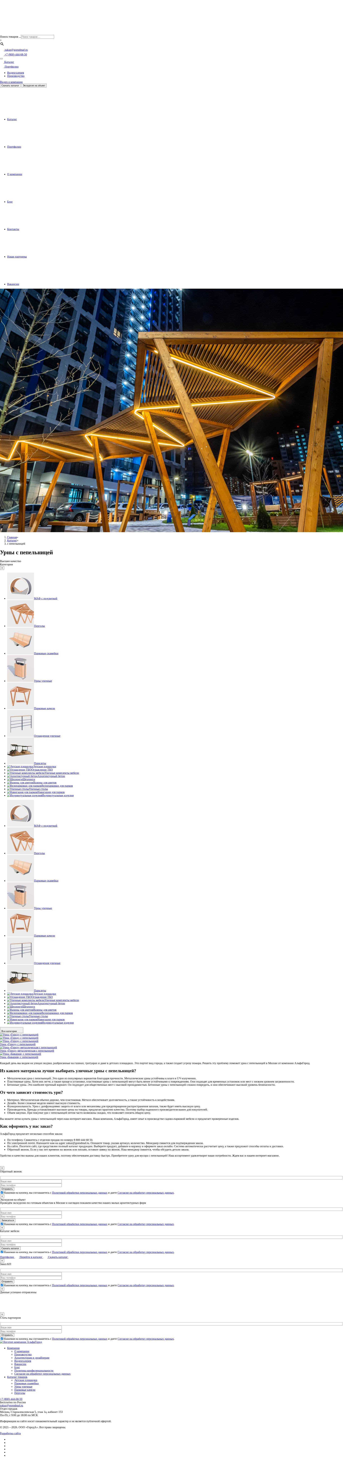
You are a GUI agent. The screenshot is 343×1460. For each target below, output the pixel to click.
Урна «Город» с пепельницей (18, 1044)
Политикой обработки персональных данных (79, 1192)
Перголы (19, 1393)
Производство (15, 75)
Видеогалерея (15, 72)
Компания (13, 1348)
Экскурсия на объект (34, 85)
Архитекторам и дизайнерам (31, 1357)
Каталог (9, 62)
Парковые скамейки (26, 1383)
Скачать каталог (10, 85)
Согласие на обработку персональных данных (146, 1192)
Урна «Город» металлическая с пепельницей (27, 1050)
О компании (14, 174)
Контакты (13, 229)
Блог (10, 201)
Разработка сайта (10, 1433)
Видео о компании (11, 81)
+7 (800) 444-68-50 (11, 1399)
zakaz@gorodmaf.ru (11, 1405)
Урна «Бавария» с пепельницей (19, 1057)
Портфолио (11, 66)
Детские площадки (25, 1380)
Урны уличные (23, 1386)
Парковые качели (24, 1389)
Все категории (9, 1031)
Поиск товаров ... (10, 36)
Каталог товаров (17, 1376)
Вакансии (13, 284)
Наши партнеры (17, 256)
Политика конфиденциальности (33, 1370)
